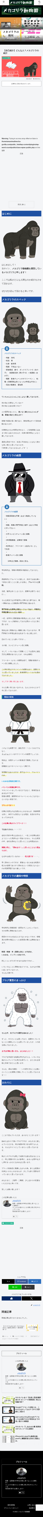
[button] (28, 1287)
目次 (19, 204)
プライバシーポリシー (11, 1508)
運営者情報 (11, 1505)
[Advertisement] (21, 109)
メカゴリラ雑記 (8, 1223)
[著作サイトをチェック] (13, 1216)
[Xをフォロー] (16, 1216)
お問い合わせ (31, 1505)
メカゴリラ (16, 1201)
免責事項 (32, 1508)
